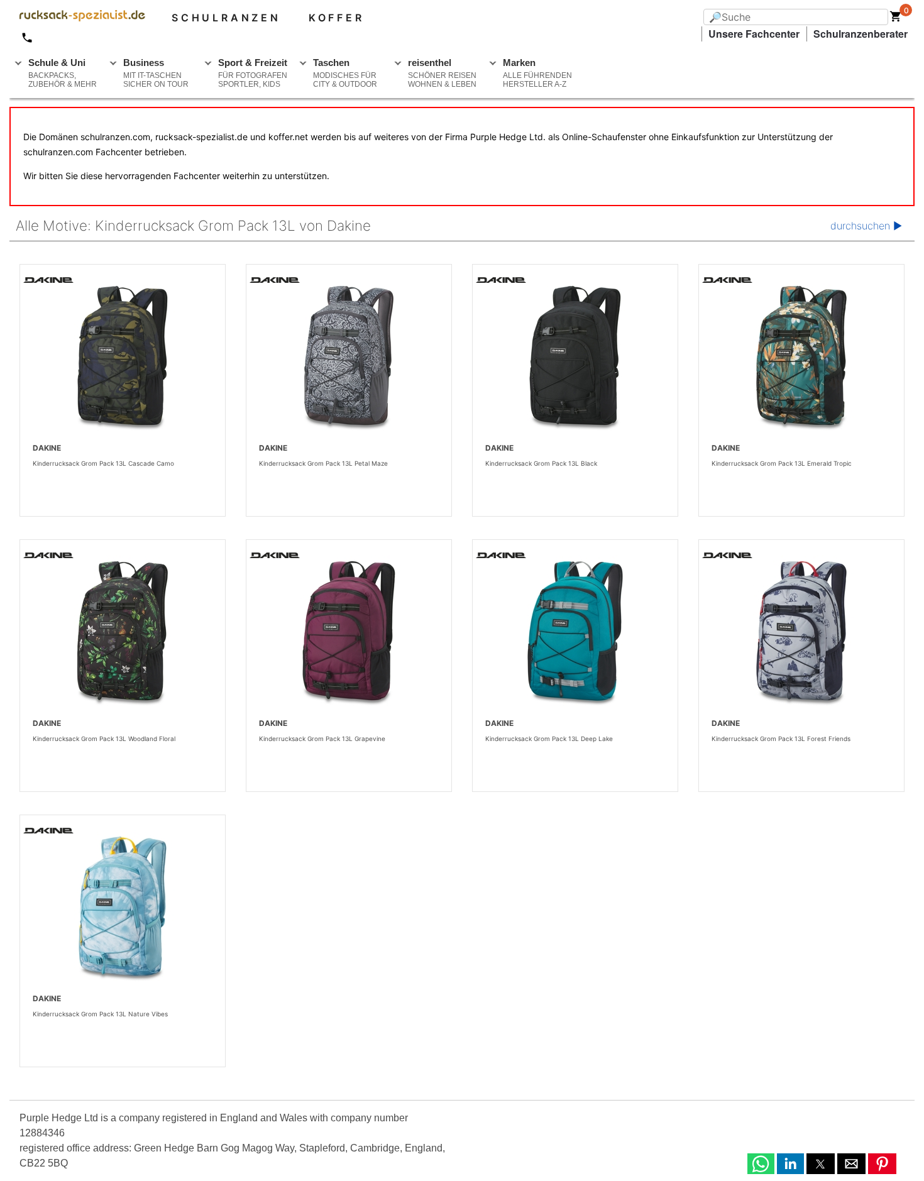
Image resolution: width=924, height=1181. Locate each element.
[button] (760, 1163)
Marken (537, 73)
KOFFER (337, 17)
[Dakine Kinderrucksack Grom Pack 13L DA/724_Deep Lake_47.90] (575, 635)
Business (156, 73)
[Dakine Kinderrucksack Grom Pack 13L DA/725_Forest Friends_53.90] (801, 635)
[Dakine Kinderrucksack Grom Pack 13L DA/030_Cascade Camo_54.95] (122, 360)
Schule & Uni (62, 73)
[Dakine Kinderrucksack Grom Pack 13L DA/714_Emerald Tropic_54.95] (801, 360)
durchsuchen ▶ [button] (866, 225)
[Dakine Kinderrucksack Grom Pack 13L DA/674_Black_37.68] (575, 360)
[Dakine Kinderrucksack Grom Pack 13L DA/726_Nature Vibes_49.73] (122, 910)
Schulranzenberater (860, 33)
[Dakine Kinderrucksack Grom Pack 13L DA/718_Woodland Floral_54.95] (122, 635)
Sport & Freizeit (252, 73)
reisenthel (442, 73)
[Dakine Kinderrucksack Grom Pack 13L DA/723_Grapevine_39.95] (348, 635)
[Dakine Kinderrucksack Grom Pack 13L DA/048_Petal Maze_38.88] (348, 360)
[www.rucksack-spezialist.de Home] (77, 17)
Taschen (345, 73)
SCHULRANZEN (226, 17)
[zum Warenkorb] (895, 19)
